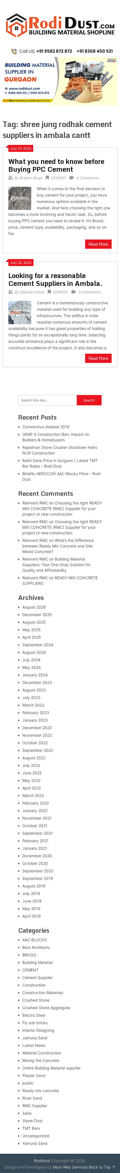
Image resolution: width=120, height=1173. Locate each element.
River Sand (32, 1098)
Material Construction (41, 1052)
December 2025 (37, 614)
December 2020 (37, 855)
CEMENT (58, 178)
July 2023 (31, 697)
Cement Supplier (37, 977)
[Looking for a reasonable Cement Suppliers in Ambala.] (19, 312)
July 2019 (31, 893)
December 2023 (37, 682)
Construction (33, 985)
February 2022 (35, 803)
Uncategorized (35, 1135)
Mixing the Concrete (40, 1060)
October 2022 (35, 742)
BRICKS (29, 954)
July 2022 (31, 765)
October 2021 (34, 825)
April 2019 (31, 916)
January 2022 (34, 810)
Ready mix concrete (40, 1090)
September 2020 (37, 870)
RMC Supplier (34, 1105)
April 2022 (31, 788)
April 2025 (31, 637)
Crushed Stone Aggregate (46, 1007)
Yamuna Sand (34, 1143)
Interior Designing (38, 1030)
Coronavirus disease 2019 (45, 426)
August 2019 (33, 886)
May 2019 (31, 908)
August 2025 (34, 622)
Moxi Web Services (70, 1167)
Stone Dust (32, 1120)
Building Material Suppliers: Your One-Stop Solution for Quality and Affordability (56, 565)
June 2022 (32, 772)
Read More (98, 244)
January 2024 (35, 674)
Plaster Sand (33, 1075)
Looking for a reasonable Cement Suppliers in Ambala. (55, 279)
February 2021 (35, 840)
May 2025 (31, 629)
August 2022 (33, 757)
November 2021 (37, 818)
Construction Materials (42, 992)
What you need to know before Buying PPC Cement (56, 165)
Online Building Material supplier (51, 1068)
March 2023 (33, 705)
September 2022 (37, 750)
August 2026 (34, 607)
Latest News (33, 1045)
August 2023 (34, 690)
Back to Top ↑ (102, 1167)
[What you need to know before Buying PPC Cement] (19, 197)
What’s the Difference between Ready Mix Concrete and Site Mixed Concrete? (58, 546)
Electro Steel (33, 1015)
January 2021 (34, 848)
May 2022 (31, 780)
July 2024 (31, 659)
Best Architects (36, 947)
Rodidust (42, 1160)
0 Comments (88, 178)
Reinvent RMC (35, 503)
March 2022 (33, 795)
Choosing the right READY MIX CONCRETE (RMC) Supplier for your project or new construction (62, 508)
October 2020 (35, 863)
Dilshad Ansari (32, 292)
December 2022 (37, 727)
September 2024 (37, 644)
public (27, 1083)
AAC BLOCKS (34, 939)
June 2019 (32, 901)
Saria (27, 1113)
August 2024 (34, 652)
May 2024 (31, 667)
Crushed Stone (35, 1000)
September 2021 (37, 833)
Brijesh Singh (31, 178)
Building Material (37, 962)
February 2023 (35, 712)
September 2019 (37, 878)
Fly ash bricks (34, 1022)
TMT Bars (31, 1128)
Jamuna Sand (34, 1037)
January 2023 (35, 720)
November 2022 (37, 735)
